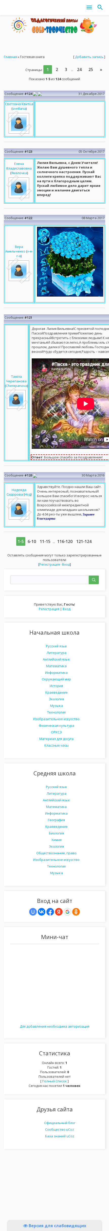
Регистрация (49, 609)
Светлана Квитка (19, 104)
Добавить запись (89, 56)
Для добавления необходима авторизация (54, 1026)
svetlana (19, 108)
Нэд (28, 494)
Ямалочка (19, 173)
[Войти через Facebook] (50, 912)
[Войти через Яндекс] (59, 912)
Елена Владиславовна (19, 166)
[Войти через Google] (67, 912)
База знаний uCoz (59, 1136)
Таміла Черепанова (16, 378)
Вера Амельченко (15, 249)
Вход (66, 609)
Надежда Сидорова (16, 492)
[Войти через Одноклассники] (76, 912)
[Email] (40, 93)
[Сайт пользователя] (35, 93)
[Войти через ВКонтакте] (41, 912)
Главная (10, 56)
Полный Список (54, 1081)
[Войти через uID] (33, 912)
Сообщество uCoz (59, 1129)
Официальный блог (59, 1123)
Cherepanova (16, 385)
